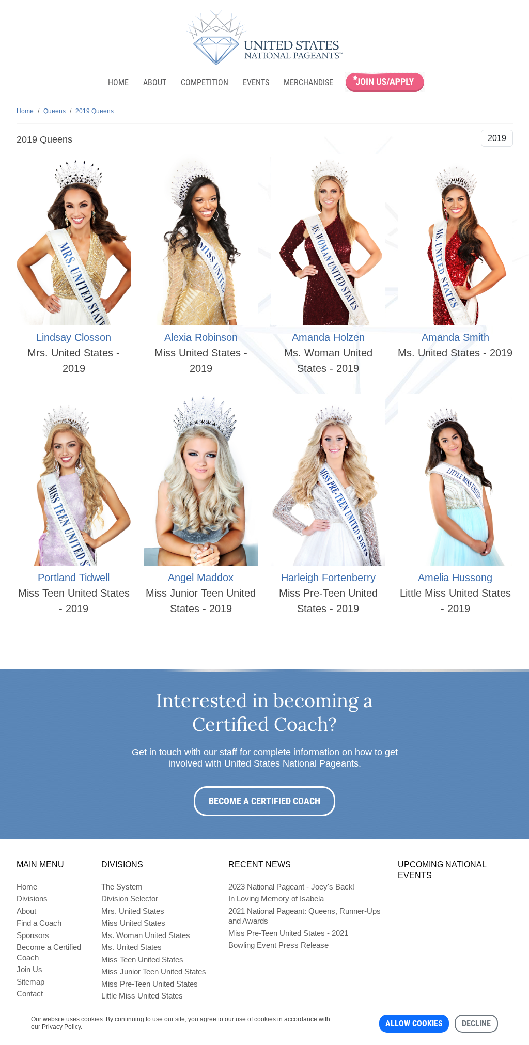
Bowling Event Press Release (278, 945)
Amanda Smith (455, 337)
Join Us (29, 969)
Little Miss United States (142, 995)
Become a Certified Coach (264, 801)
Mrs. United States (132, 911)
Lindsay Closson (73, 337)
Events (256, 82)
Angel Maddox (201, 577)
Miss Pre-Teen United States (149, 983)
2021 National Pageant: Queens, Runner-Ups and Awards (304, 916)
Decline (476, 1023)
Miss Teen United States (142, 959)
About (154, 82)
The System (122, 886)
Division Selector (129, 898)
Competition (204, 82)
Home (118, 82)
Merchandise (308, 82)
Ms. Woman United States (145, 935)
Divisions (32, 898)
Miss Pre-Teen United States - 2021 (288, 933)
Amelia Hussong (455, 577)
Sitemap (30, 981)
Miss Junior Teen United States (153, 971)
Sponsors (33, 935)
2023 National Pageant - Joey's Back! (291, 886)
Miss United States (133, 922)
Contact (30, 993)
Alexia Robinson (201, 337)
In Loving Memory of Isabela (276, 898)
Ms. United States (131, 947)
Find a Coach (39, 922)
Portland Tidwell (74, 577)
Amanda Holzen (328, 337)
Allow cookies (414, 1023)
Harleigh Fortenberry (328, 577)
